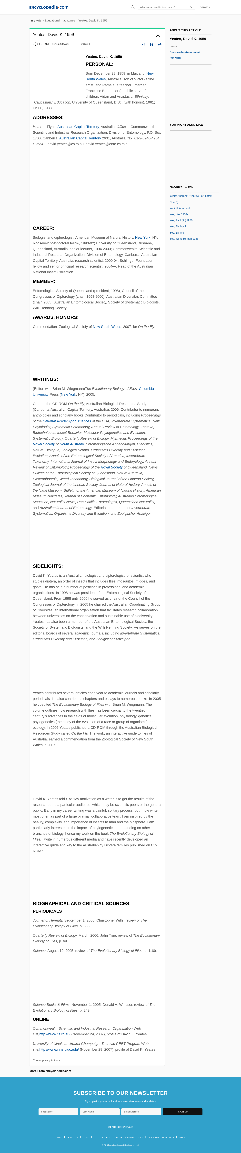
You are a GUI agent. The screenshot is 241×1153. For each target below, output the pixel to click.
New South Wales (107, 327)
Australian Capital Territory (78, 127)
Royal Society (44, 444)
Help (86, 1137)
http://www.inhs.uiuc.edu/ (59, 1049)
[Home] (49, 7)
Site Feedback (102, 1137)
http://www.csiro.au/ (54, 1034)
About (185, 52)
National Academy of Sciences (67, 421)
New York (142, 237)
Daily (182, 1137)
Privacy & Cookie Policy (129, 1137)
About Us (73, 1137)
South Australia (72, 444)
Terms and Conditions (161, 1137)
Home (59, 1137)
